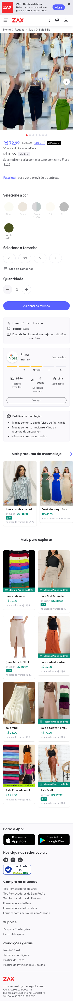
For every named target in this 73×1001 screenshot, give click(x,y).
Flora (24, 354)
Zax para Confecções (16, 929)
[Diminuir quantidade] (7, 289)
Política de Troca (13, 960)
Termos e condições (16, 955)
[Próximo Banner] (66, 82)
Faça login (10, 177)
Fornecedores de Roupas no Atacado (26, 913)
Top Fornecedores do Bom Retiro (24, 893)
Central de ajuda (13, 934)
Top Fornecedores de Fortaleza (23, 898)
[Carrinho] (57, 20)
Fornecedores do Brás (17, 903)
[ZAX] (18, 20)
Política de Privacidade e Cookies (24, 964)
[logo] (36, 979)
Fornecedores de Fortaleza (20, 908)
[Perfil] (66, 20)
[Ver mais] (71, 454)
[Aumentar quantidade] (26, 289)
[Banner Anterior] (6, 82)
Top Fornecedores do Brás (20, 888)
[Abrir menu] (5, 20)
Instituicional (11, 950)
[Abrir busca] (48, 20)
